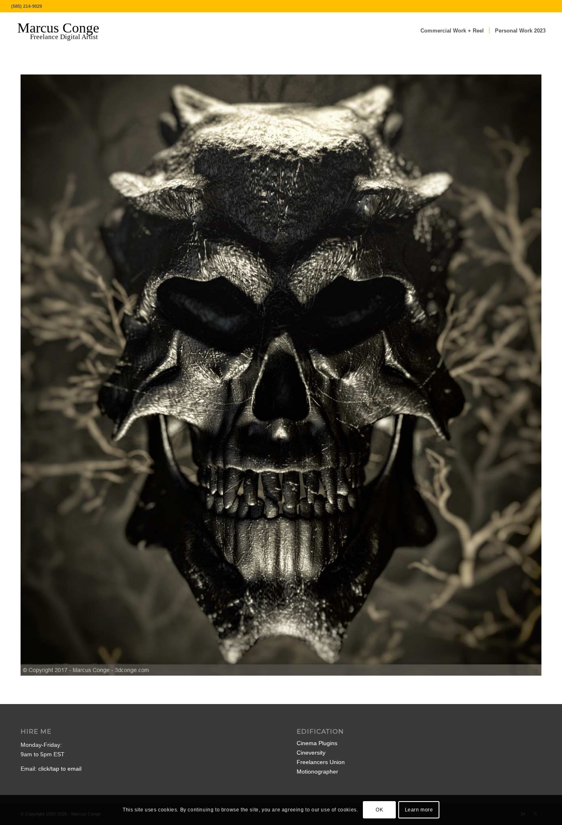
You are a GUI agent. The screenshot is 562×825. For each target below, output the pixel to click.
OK (379, 810)
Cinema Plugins (317, 743)
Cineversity (311, 752)
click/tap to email (59, 768)
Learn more (419, 810)
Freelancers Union (321, 762)
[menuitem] (452, 30)
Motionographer (317, 771)
